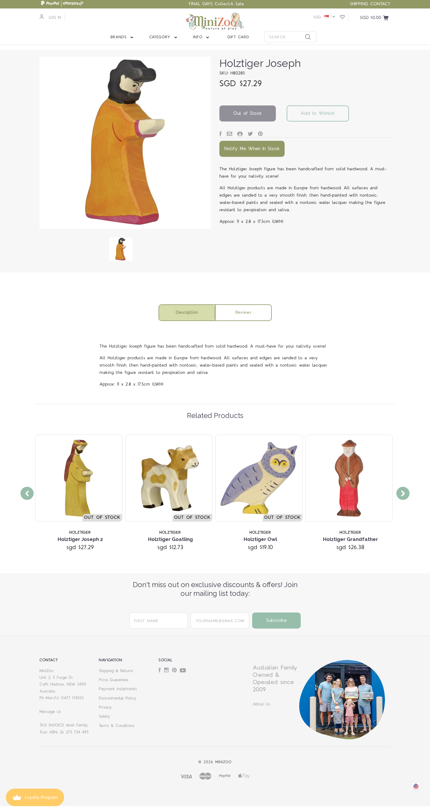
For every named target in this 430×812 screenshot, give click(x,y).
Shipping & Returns (116, 671)
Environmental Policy (118, 698)
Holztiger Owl (260, 539)
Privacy (105, 707)
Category (160, 37)
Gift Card (238, 37)
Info (198, 37)
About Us (261, 704)
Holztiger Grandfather (350, 539)
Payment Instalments (118, 689)
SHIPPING (359, 4)
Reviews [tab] (243, 312)
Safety (104, 716)
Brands (120, 37)
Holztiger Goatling (170, 539)
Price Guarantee (113, 680)
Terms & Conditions (117, 726)
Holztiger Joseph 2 (80, 539)
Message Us (50, 712)
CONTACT (380, 4)
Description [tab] (187, 312)
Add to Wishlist (318, 113)
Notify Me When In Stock (252, 148)
